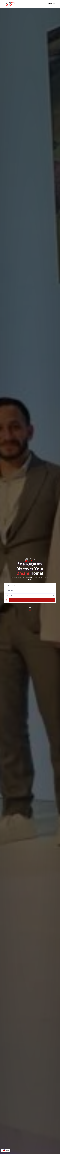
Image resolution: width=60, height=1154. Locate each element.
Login (50, 3)
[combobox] (30, 590)
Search (32, 600)
